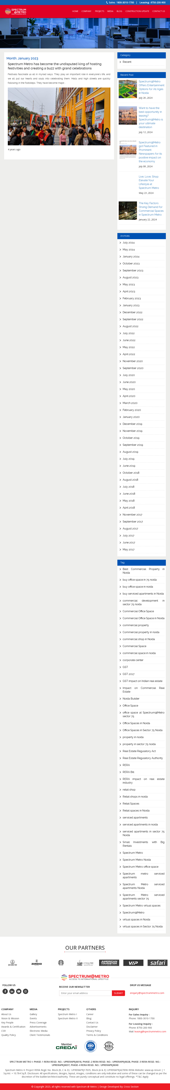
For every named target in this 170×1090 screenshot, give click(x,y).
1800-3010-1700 (125, 2)
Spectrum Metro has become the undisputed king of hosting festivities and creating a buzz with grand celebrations (54, 66)
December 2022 (132, 312)
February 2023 (132, 298)
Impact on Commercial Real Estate (144, 689)
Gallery (33, 1014)
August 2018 (130, 479)
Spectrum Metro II (68, 1018)
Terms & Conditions (97, 1035)
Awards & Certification (13, 1026)
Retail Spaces (131, 803)
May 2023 (129, 284)
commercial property (136, 625)
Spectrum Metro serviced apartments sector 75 (144, 896)
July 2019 (128, 458)
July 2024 (129, 242)
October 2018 (131, 472)
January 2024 (131, 256)
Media (110, 11)
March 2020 (130, 403)
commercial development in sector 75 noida (144, 602)
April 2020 (129, 396)
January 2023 (131, 305)
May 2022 (129, 347)
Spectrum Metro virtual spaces (142, 905)
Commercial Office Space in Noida (144, 618)
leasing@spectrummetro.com (150, 1031)
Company (86, 11)
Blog (119, 11)
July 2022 (129, 333)
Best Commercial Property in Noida (144, 571)
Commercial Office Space (138, 611)
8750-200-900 (158, 2)
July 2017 (128, 535)
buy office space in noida (138, 586)
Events (33, 1018)
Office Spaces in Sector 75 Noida (143, 730)
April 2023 (129, 291)
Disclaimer (92, 1026)
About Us (6, 1014)
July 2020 (129, 375)
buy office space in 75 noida (140, 579)
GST (125, 667)
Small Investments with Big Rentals (144, 844)
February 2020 (132, 410)
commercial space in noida (139, 653)
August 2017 (130, 528)
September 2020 (133, 368)
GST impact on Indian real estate (142, 681)
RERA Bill (128, 772)
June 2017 (129, 542)
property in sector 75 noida (139, 744)
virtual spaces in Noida (136, 919)
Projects (99, 11)
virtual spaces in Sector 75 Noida (143, 926)
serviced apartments (135, 817)
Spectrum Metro (133, 852)
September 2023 (133, 270)
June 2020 (129, 382)
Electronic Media (38, 1030)
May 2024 (129, 249)
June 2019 (129, 465)
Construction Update (137, 11)
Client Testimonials (40, 1035)
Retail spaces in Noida (136, 810)
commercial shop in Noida (139, 639)
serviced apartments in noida (140, 824)
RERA (126, 765)
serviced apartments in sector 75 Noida (144, 833)
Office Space (130, 705)
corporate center (133, 660)
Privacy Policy (93, 1030)
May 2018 (129, 500)
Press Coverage (38, 1022)
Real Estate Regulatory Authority (143, 758)
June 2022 (129, 340)
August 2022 (130, 326)
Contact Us (158, 11)
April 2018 (129, 507)
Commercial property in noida (141, 632)
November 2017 (132, 514)
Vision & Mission (10, 1018)
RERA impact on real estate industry (144, 780)
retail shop (129, 789)
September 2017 (133, 521)
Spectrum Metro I (67, 1014)
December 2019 (132, 424)
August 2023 (130, 277)
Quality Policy (8, 1035)
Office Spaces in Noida (136, 723)
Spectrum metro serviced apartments (144, 875)
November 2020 (133, 361)
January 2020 (131, 417)
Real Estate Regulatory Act (139, 751)
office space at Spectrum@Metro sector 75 (144, 714)
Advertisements (38, 1026)
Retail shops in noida (135, 796)
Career (89, 1014)
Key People (7, 1022)
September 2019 (133, 444)
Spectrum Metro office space (140, 866)
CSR (3, 1030)
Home (75, 11)
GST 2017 (128, 674)
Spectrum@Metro (133, 912)
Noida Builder (131, 698)
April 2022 (129, 354)
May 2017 (128, 549)
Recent (127, 61)
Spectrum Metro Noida (137, 859)
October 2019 (131, 437)
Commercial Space (134, 646)
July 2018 (128, 486)
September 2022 (133, 319)
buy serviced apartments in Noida (143, 593)
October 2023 (131, 263)
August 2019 (130, 451)
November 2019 (132, 430)
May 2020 (129, 389)
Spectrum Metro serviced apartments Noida (144, 886)
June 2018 (129, 493)
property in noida (133, 737)
